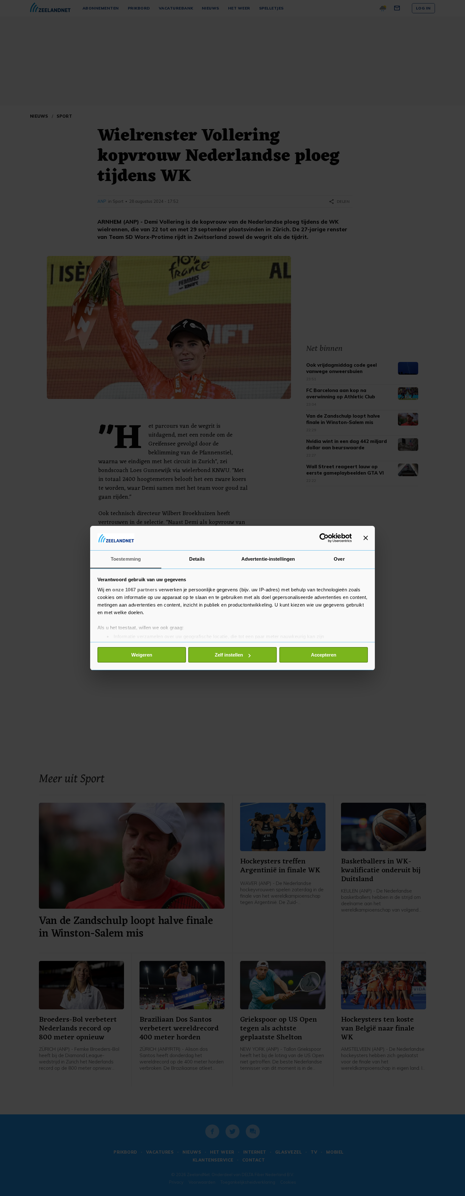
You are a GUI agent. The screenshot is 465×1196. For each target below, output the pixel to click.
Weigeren (141, 654)
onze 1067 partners (134, 589)
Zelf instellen (229, 654)
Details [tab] (197, 559)
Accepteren (323, 654)
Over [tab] (339, 559)
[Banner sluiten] (365, 538)
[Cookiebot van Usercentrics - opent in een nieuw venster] (324, 538)
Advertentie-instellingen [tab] (268, 559)
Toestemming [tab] (126, 559)
